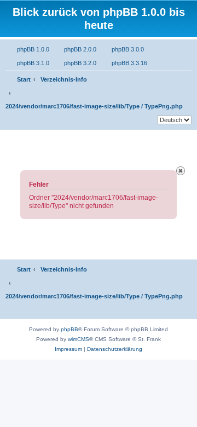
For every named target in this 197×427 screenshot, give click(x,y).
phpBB (69, 329)
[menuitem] (27, 49)
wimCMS (78, 339)
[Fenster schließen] (180, 170)
